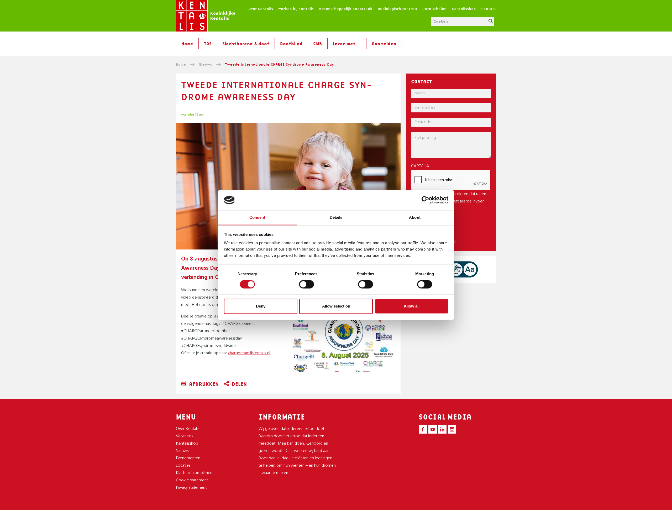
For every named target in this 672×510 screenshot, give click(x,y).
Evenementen (188, 458)
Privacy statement (191, 488)
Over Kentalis (261, 8)
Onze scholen (434, 8)
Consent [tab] (257, 217)
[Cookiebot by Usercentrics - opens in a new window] (425, 200)
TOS (208, 43)
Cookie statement (192, 480)
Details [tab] (336, 217)
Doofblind (291, 43)
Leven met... (347, 43)
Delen (239, 384)
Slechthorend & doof (245, 43)
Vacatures (184, 436)
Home (187, 43)
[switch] (306, 284)
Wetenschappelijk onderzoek (345, 8)
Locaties (183, 466)
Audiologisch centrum (397, 8)
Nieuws (205, 64)
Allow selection (336, 306)
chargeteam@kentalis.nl (249, 353)
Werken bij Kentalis (296, 8)
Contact (488, 8)
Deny (260, 306)
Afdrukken (204, 384)
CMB (317, 43)
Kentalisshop (464, 8)
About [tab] (415, 217)
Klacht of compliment (195, 473)
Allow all (411, 306)
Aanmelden (384, 43)
